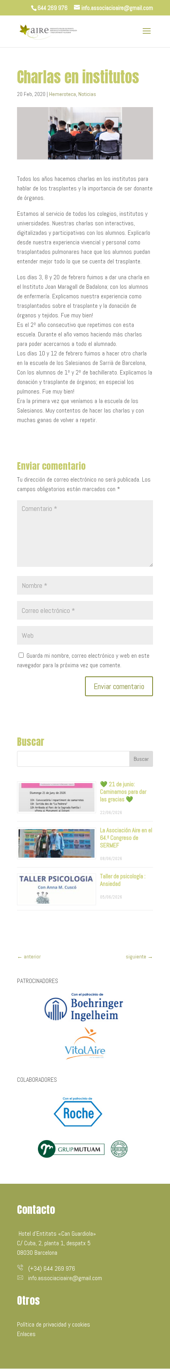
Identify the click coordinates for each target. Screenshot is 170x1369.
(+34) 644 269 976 (51, 1268)
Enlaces (26, 1334)
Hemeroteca (62, 94)
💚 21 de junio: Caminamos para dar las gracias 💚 (123, 791)
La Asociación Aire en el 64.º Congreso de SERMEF (126, 837)
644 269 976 (53, 8)
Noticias (87, 94)
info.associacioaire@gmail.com (65, 1278)
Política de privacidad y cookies (53, 1324)
